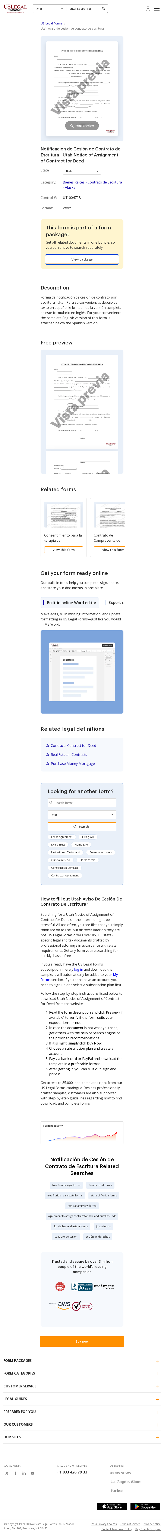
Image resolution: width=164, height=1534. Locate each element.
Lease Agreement (61, 837)
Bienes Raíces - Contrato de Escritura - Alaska (92, 185)
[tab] (70, 602)
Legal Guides (15, 1398)
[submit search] (103, 8)
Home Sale (81, 844)
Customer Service (19, 1386)
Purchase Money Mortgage (73, 763)
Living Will (88, 837)
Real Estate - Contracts (69, 754)
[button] (157, 8)
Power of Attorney (101, 852)
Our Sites (12, 1437)
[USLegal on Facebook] (15, 1473)
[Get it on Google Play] (145, 1506)
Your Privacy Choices (104, 1524)
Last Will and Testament (65, 852)
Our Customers (18, 1424)
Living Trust (58, 844)
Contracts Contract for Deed (73, 745)
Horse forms (87, 860)
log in (78, 969)
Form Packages (17, 1360)
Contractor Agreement (65, 875)
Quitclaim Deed (60, 860)
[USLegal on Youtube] (32, 1473)
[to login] (148, 8)
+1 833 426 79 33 (72, 1472)
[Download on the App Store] (112, 1506)
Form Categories (19, 1373)
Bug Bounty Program (148, 1529)
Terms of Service (130, 1524)
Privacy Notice (152, 1524)
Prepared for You (19, 1411)
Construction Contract (64, 868)
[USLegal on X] (6, 1473)
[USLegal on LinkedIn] (23, 1473)
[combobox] (49, 9)
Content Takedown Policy (116, 1529)
